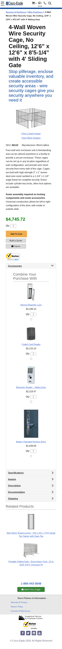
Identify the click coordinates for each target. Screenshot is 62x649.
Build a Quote (16, 240)
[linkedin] (34, 633)
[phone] (46, 3)
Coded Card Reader (31, 344)
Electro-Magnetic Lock (31, 305)
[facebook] (22, 633)
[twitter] (28, 633)
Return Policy (17, 606)
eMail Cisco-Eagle (32, 589)
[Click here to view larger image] (31, 118)
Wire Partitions (35, 12)
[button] (49, 3)
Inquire (17, 246)
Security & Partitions (16, 12)
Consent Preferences (20, 611)
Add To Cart (16, 234)
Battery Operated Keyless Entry (31, 441)
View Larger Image (31, 133)
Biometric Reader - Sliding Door (31, 387)
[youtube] (39, 633)
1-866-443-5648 (31, 583)
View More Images (31, 138)
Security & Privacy (19, 602)
